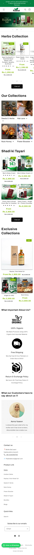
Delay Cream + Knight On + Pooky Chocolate (25, 202)
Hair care (21, 118)
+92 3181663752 (12, 454)
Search (6, 516)
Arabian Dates (8, 474)
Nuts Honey (6, 142)
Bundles (6, 500)
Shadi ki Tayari (8, 495)
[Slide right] (21, 81)
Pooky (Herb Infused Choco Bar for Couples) (9, 202)
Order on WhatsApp (12, 545)
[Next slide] (21, 29)
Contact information (18, 551)
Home (6, 470)
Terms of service (22, 548)
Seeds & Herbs (8, 118)
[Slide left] (13, 81)
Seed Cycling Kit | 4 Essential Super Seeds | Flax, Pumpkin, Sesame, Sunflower (8, 61)
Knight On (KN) (9, 295)
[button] (4, 10)
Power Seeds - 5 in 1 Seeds (22, 58)
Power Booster (23, 142)
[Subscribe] (27, 529)
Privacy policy (12, 548)
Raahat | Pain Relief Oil (17, 271)
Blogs (5, 504)
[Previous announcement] (3, 3)
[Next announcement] (30, 3)
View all (17, 86)
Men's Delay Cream (9, 173)
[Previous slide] (13, 29)
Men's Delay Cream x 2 (24, 173)
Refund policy (28, 545)
